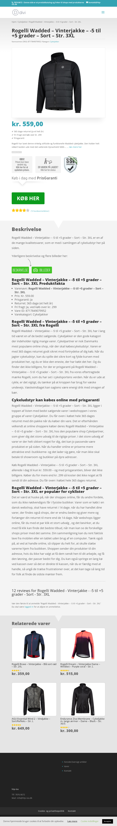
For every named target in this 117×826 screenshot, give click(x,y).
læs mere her (75, 147)
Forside (67, 762)
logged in (29, 606)
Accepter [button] (107, 821)
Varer (66, 766)
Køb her (28, 198)
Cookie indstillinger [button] (90, 821)
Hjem (14, 22)
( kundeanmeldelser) (40, 211)
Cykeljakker (23, 22)
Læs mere (72, 821)
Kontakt (67, 770)
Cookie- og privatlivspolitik (51, 811)
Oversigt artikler (79, 762)
